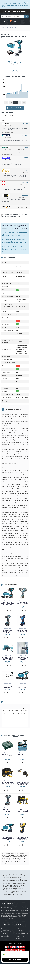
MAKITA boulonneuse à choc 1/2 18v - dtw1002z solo (22, 603)
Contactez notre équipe (7, 932)
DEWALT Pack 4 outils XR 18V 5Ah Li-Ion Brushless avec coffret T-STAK (22, 783)
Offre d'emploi (5, 933)
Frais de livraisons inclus (10, 115)
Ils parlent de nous (6, 930)
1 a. (19, 102)
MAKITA (18, 262)
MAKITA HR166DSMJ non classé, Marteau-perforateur (22, 658)
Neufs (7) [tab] (4, 120)
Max (24, 102)
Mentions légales (5, 935)
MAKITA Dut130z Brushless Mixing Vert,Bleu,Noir (8, 686)
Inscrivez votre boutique (20, 937)
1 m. (6, 102)
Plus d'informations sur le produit (7, 132)
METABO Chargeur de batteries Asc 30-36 (7, 755)
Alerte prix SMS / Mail (15, 108)
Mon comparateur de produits (22, 934)
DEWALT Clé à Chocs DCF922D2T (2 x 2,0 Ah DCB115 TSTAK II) (22, 838)
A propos (3, 929)
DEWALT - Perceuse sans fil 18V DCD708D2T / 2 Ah (8, 783)
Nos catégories (5, 936)
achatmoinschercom (15, 11)
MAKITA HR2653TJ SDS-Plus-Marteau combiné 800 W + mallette (7, 658)
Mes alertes (19, 932)
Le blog (18, 929)
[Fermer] (26, 953)
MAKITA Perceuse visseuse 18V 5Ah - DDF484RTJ (7, 631)
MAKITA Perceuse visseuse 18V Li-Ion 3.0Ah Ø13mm (8, 838)
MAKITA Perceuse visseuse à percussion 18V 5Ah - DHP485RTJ (7, 603)
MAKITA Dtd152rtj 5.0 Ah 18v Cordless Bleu (22, 631)
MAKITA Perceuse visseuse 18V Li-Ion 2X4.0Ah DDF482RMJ (23, 686)
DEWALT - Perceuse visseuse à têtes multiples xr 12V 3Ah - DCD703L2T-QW (22, 811)
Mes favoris (19, 930)
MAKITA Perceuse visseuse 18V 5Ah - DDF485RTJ (22, 755)
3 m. (11, 102)
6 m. (15, 102)
